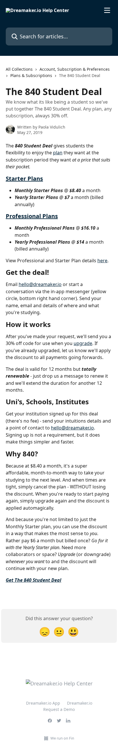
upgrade (83, 343)
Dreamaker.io (79, 703)
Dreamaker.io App (43, 703)
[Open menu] (107, 10)
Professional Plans (32, 216)
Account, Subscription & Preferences (75, 69)
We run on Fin (62, 738)
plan (57, 152)
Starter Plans (24, 178)
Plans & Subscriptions (31, 75)
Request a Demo (59, 709)
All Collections (19, 69)
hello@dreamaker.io (40, 284)
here (102, 260)
